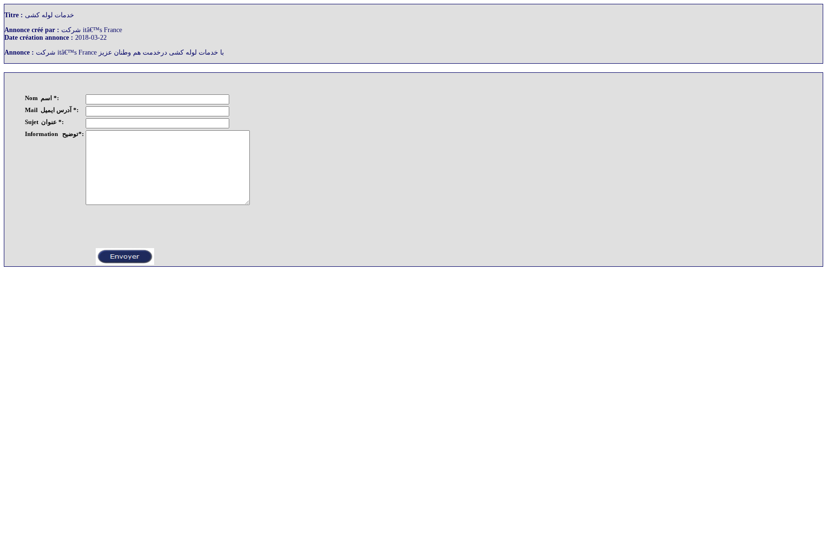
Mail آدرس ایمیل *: (51, 110)
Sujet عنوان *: (44, 121)
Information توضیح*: (54, 133)
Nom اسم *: (42, 98)
